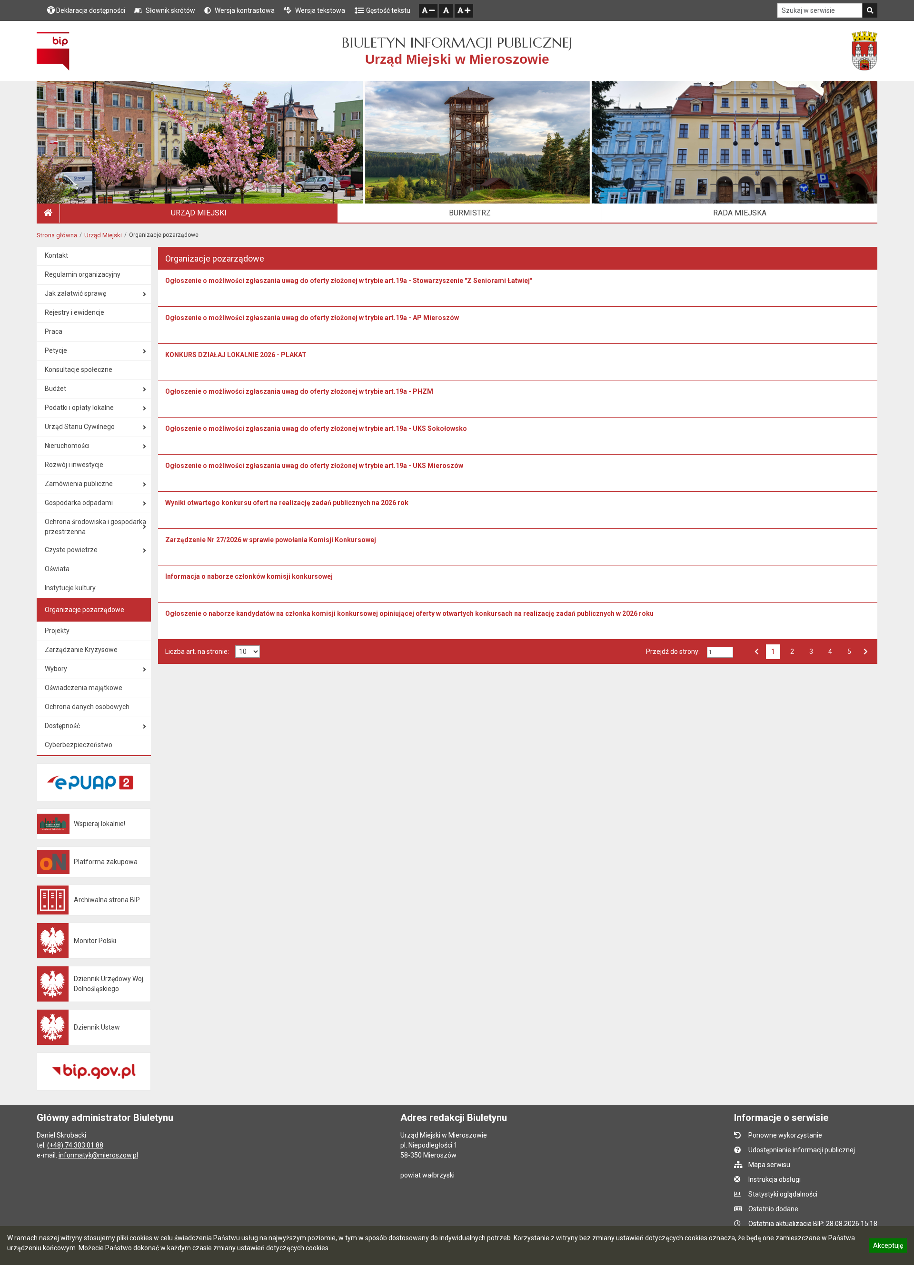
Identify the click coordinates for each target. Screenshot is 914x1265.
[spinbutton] (720, 652)
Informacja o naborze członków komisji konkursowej (249, 576)
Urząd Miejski (103, 235)
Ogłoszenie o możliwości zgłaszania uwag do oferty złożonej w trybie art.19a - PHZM (299, 391)
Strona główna (57, 235)
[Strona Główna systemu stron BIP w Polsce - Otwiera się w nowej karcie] (53, 50)
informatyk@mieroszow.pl (98, 1155)
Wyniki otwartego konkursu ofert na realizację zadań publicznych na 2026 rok (286, 502)
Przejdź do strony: (673, 651)
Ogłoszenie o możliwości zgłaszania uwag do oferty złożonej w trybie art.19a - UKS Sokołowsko (316, 428)
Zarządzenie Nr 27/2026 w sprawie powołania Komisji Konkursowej (270, 540)
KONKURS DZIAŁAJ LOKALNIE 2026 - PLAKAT (236, 355)
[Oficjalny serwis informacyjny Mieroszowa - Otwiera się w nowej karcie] (864, 50)
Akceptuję (888, 1247)
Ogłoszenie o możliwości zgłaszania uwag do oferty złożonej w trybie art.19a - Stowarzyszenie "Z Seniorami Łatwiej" (348, 280)
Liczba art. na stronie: (197, 651)
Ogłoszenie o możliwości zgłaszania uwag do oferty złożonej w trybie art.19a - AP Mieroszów (312, 317)
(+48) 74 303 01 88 (75, 1145)
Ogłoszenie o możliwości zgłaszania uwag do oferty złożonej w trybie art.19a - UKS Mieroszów (314, 465)
